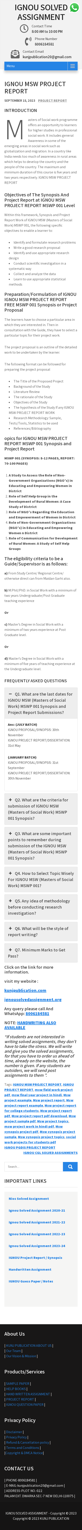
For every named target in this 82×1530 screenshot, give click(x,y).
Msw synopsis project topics (41, 1137)
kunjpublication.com (25, 990)
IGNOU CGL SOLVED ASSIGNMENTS (50, 1152)
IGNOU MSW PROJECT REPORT (37, 1084)
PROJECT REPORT (52, 100)
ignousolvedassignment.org (33, 999)
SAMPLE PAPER (17, 1383)
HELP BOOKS (16, 1389)
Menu (11, 66)
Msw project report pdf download (39, 1116)
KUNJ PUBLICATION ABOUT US (29, 1345)
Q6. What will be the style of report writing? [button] (38, 931)
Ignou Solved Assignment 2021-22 (37, 1222)
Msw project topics (52, 1121)
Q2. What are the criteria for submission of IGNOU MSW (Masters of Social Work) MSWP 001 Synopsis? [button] (38, 809)
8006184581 (37, 1013)
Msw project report (49, 1100)
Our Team (13, 1351)
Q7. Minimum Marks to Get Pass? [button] (36, 953)
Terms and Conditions (22, 1447)
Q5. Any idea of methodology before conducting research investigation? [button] (39, 907)
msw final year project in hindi (37, 1095)
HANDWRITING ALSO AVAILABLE (30, 1025)
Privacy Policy (16, 1437)
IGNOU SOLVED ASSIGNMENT (41, 11)
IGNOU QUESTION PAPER (25, 1404)
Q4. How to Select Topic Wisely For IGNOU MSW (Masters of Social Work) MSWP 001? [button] (41, 879)
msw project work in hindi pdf (29, 1126)
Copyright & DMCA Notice (24, 1453)
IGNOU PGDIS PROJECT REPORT (29, 1147)
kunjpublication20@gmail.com (47, 56)
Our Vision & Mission (21, 1356)
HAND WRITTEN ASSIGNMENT (28, 1394)
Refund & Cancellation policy (27, 1442)
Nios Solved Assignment (29, 1198)
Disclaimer (14, 1432)
